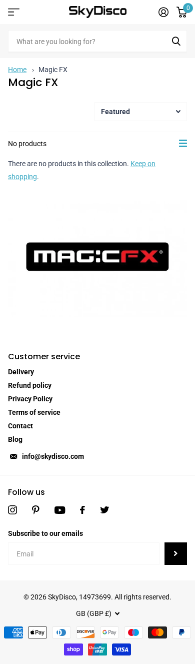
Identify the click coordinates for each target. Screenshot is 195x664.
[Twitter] (104, 509)
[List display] (183, 143)
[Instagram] (12, 509)
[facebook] (82, 510)
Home (17, 70)
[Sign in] (163, 12)
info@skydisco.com (53, 456)
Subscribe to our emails (45, 533)
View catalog (14, 12)
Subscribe (175, 553)
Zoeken (176, 41)
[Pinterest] (36, 509)
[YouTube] (59, 510)
